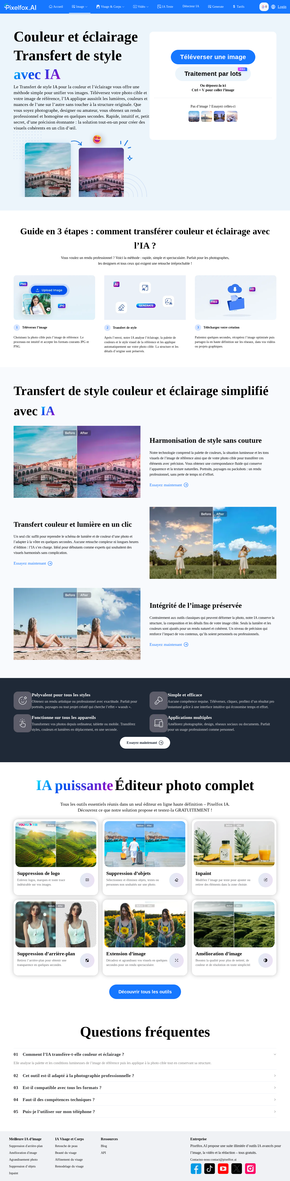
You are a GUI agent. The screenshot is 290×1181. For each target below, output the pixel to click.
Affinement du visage (69, 1159)
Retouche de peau (66, 1146)
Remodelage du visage (69, 1166)
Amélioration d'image (23, 1153)
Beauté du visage (66, 1153)
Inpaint (13, 1173)
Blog (104, 1146)
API (103, 1153)
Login (282, 7)
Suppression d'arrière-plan (26, 1146)
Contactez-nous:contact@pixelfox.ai (213, 1159)
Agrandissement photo (23, 1159)
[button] (273, 6)
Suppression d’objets (22, 1166)
